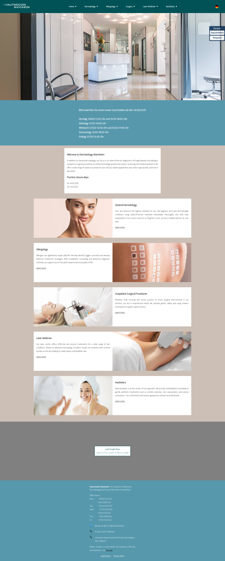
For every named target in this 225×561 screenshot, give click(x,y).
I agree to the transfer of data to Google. (112, 451)
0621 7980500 (108, 532)
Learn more (120, 227)
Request (217, 38)
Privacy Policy (118, 556)
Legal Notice (106, 556)
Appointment (217, 33)
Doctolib (109, 550)
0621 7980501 (100, 541)
